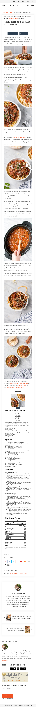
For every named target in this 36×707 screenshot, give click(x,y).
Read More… (6, 660)
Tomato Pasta (22, 385)
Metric (14, 466)
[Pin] (5, 561)
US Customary (8, 466)
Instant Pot (12, 573)
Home (3, 12)
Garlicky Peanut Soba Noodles (15, 387)
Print (18, 408)
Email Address (6, 688)
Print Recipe (24, 34)
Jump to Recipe (12, 34)
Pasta (17, 573)
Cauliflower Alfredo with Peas (19, 383)
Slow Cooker (9, 12)
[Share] (9, 561)
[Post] (13, 561)
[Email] (29, 561)
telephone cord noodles (19, 137)
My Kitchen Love (11, 5)
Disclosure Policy (13, 18)
